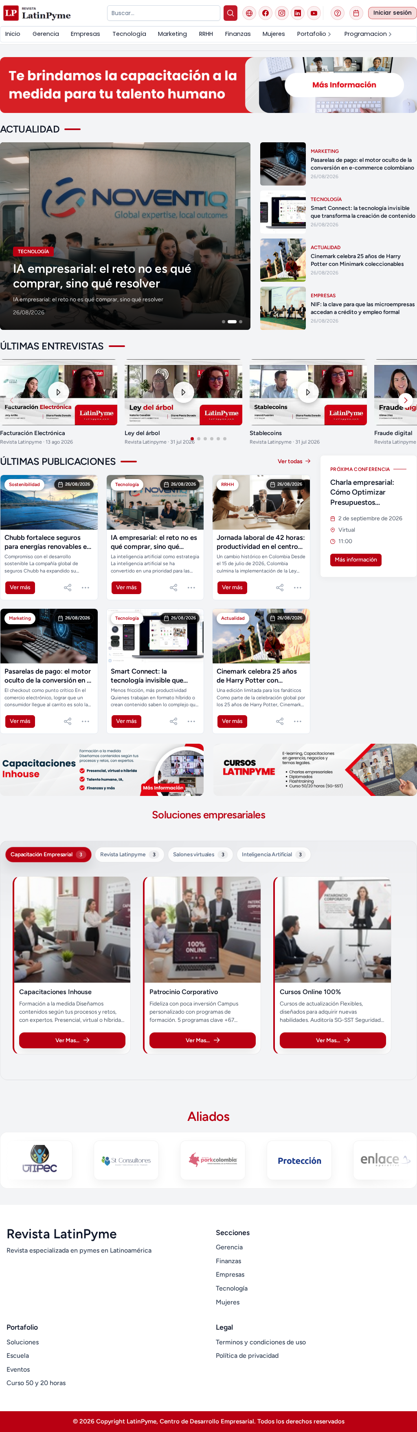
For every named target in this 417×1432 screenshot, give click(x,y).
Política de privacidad (247, 1355)
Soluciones (23, 1342)
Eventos (18, 1369)
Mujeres (227, 1302)
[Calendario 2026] (356, 13)
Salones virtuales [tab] (198, 854)
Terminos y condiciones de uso (261, 1342)
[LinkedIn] (298, 13)
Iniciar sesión (392, 13)
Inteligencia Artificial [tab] (272, 854)
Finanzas (228, 1261)
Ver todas (291, 461)
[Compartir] (67, 587)
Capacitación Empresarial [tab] (46, 854)
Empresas (230, 1274)
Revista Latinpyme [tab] (128, 854)
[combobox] (163, 13)
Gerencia (229, 1247)
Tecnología (232, 1288)
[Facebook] (265, 13)
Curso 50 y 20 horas (36, 1383)
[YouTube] (314, 13)
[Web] (249, 13)
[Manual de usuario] (338, 13)
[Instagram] (282, 13)
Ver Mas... (67, 1040)
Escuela (18, 1355)
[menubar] (208, 34)
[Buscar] (231, 13)
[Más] (85, 587)
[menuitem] (12, 34)
